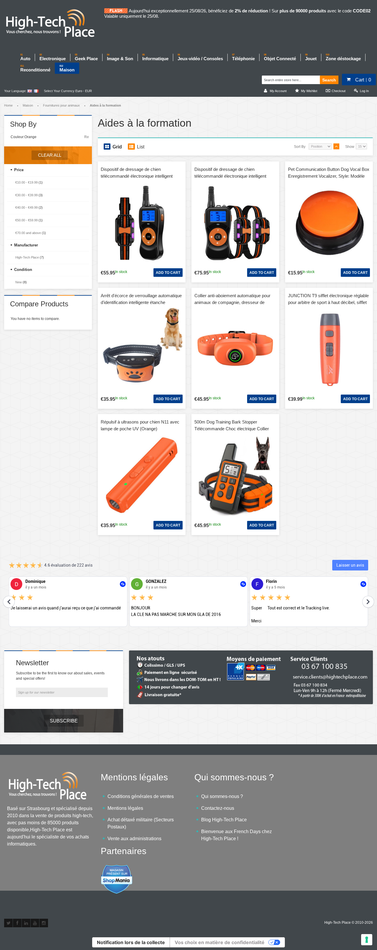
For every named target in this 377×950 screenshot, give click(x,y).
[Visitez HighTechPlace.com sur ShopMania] (117, 867)
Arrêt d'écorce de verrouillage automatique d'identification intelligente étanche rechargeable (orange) (141, 302)
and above (28, 233)
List (140, 146)
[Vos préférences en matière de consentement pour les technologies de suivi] (366, 939)
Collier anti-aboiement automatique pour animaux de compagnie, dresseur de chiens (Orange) (232, 302)
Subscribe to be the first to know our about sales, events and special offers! (60, 676)
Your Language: (15, 91)
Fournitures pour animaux (61, 105)
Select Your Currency (59, 91)
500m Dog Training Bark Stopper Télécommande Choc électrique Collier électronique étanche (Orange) (231, 428)
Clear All (49, 155)
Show (349, 147)
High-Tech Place (27, 257)
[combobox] (288, 79)
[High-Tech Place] (54, 23)
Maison (28, 105)
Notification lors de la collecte (131, 942)
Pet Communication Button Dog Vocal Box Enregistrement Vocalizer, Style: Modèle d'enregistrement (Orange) (328, 176)
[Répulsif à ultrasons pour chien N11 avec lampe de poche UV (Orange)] (142, 475)
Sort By (299, 147)
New (18, 282)
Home (8, 105)
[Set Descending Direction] (336, 146)
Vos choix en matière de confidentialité (219, 942)
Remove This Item (86, 137)
